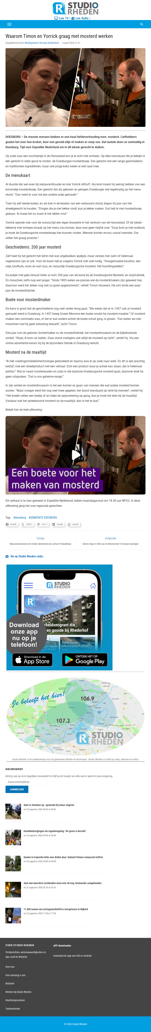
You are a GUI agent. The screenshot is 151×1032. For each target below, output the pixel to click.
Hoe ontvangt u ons (15, 975)
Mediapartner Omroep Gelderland (42, 42)
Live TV (63, 18)
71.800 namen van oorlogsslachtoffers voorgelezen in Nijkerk (56, 909)
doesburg (20, 517)
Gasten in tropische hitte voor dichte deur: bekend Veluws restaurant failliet (63, 857)
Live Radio (81, 18)
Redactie (10, 983)
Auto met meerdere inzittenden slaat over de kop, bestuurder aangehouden (62, 883)
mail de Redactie (18, 956)
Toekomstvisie (13, 1008)
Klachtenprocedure (15, 1000)
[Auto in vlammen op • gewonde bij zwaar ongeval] (13, 818)
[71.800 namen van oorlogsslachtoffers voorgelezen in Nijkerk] (13, 922)
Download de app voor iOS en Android (72, 955)
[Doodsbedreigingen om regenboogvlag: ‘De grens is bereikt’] (13, 844)
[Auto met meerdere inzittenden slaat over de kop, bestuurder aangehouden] (13, 896)
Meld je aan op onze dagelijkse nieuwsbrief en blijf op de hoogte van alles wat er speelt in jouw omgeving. (59, 776)
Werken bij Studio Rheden (18, 991)
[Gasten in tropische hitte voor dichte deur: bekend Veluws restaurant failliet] (13, 870)
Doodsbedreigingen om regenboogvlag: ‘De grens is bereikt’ (55, 831)
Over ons (10, 966)
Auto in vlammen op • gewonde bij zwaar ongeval (49, 805)
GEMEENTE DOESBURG (43, 517)
